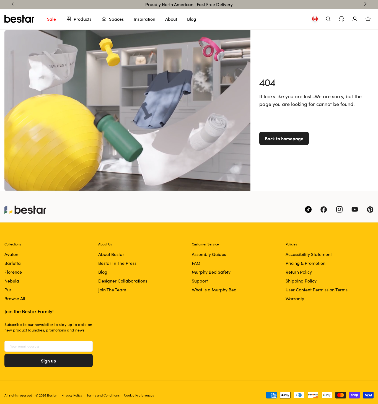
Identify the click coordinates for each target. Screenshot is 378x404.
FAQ (196, 263)
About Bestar (111, 254)
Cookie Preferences (139, 395)
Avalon (11, 254)
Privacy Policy (71, 395)
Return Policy (299, 272)
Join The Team (112, 289)
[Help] (341, 18)
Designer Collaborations (122, 281)
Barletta (12, 263)
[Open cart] (368, 18)
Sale (51, 19)
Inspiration (144, 19)
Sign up (48, 361)
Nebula (11, 281)
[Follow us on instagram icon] (339, 209)
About (171, 19)
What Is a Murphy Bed (214, 289)
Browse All (14, 298)
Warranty (295, 298)
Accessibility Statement (309, 254)
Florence (13, 272)
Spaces (116, 19)
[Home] (19, 19)
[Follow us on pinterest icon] (370, 209)
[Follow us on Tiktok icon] (308, 209)
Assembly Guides (209, 254)
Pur (7, 289)
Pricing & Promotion (305, 263)
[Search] (328, 18)
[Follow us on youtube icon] (354, 209)
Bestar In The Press (117, 263)
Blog (191, 19)
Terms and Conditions (103, 395)
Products (82, 19)
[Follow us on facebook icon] (323, 209)
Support (200, 281)
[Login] (354, 18)
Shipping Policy (301, 281)
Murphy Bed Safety (211, 272)
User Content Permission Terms (317, 289)
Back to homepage (284, 138)
